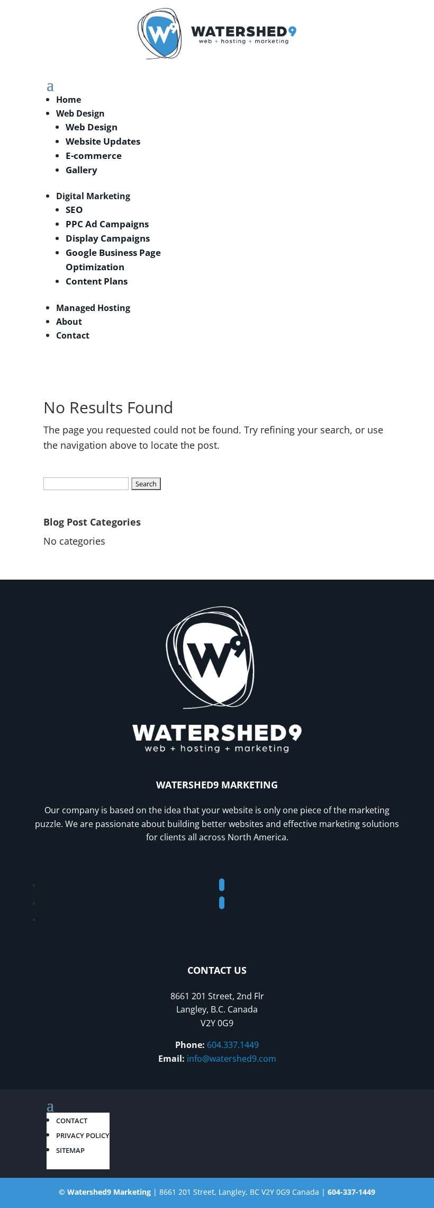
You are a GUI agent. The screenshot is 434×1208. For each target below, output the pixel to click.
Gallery (81, 170)
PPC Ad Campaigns (107, 224)
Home (68, 99)
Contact (72, 335)
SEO (74, 209)
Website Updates (103, 141)
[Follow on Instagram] (221, 902)
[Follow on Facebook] (221, 884)
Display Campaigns (108, 238)
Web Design (80, 113)
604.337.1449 (233, 1045)
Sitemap (70, 1150)
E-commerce (94, 155)
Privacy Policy (83, 1135)
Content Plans (97, 281)
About (69, 321)
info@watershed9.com (231, 1058)
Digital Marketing (93, 196)
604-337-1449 (351, 1192)
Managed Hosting (93, 308)
